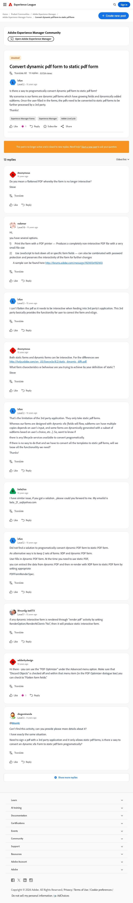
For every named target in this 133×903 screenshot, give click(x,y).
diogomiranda (24, 713)
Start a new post (89, 146)
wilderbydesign (25, 660)
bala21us (21, 489)
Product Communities (20, 14)
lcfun (20, 80)
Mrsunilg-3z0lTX (26, 610)
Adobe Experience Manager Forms (17, 17)
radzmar (21, 223)
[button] (113, 15)
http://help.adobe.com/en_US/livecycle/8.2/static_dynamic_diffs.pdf (48, 361)
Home (5, 14)
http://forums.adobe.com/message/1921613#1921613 (74, 263)
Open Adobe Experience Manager (33, 38)
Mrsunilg (16, 723)
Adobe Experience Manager (44, 14)
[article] (65, 189)
